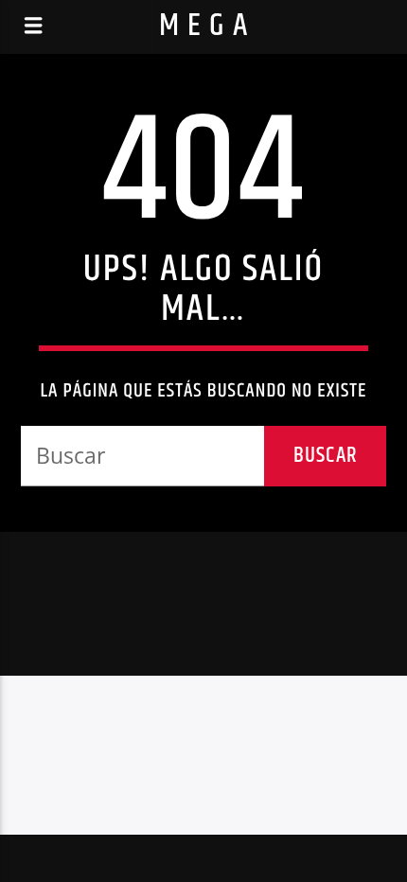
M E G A (204, 26)
